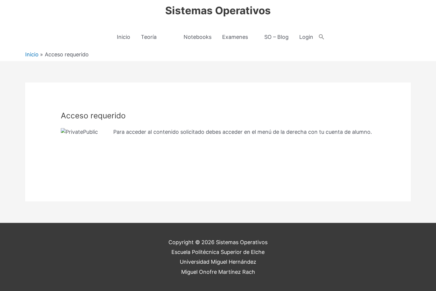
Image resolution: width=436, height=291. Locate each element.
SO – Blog (276, 37)
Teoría (149, 37)
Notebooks (197, 37)
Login (306, 37)
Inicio (123, 37)
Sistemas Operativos (218, 10)
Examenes (235, 37)
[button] (321, 37)
